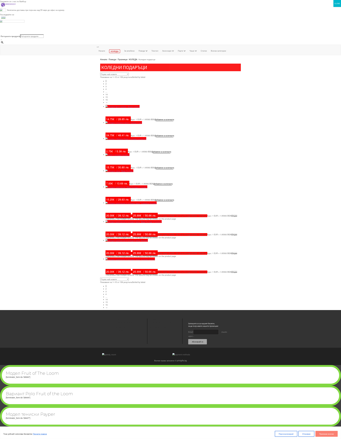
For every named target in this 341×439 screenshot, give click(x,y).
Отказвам (306, 433)
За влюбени (129, 50)
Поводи (142, 50)
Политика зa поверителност (162, 322)
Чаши (192, 50)
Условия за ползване (159, 327)
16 (106, 99)
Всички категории (218, 50)
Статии (204, 50)
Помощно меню (157, 324)
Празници (122, 59)
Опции (234, 215)
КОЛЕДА (133, 59)
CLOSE (337, 3)
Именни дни (120, 327)
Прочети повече (40, 433)
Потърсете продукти (10, 36)
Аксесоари (167, 50)
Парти (181, 50)
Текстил (154, 50)
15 (106, 97)
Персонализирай (286, 433)
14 (106, 94)
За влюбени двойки (123, 322)
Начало (102, 50)
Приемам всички (326, 433)
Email (190, 332)
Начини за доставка (158, 319)
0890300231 (10, 4)
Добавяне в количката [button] (164, 119)
